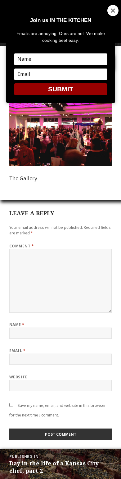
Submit (60, 89)
